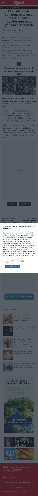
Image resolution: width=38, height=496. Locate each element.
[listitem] (19, 245)
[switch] (30, 250)
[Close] (34, 211)
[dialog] (19, 248)
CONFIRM (12, 282)
